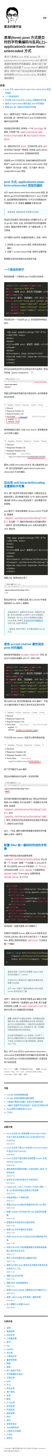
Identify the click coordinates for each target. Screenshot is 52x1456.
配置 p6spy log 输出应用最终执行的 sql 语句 (26, 1205)
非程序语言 (12, 1424)
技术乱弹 (11, 1406)
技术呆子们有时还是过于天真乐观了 (23, 1180)
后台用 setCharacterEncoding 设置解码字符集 (25, 100)
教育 (9, 1399)
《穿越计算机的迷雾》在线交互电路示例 (25, 1102)
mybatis (10, 1349)
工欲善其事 (12, 1338)
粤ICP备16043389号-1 (12, 1451)
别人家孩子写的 (14, 1370)
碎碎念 (10, 1438)
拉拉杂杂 (11, 1335)
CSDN (9, 1112)
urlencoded (8, 1074)
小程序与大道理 (14, 1431)
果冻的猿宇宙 (12, 26)
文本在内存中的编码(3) (33, 620)
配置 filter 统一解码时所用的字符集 (20, 107)
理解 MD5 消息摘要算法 (17, 1283)
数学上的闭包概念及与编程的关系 (22, 1258)
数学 (9, 1342)
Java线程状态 (13, 1427)
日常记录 (11, 1378)
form (17, 1071)
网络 (9, 1363)
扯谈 (9, 1395)
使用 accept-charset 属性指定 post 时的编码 (24, 104)
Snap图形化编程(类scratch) (19, 1109)
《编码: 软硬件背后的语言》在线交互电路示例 (27, 1105)
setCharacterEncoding (34, 1071)
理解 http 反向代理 (15, 1276)
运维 (9, 1328)
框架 (9, 1367)
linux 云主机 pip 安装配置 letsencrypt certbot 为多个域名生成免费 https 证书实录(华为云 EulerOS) (26, 1137)
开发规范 (11, 1410)
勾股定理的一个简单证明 (18, 1197)
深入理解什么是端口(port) (18, 1304)
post (22, 1071)
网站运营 (11, 1413)
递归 (9, 1420)
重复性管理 (12, 1360)
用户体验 (11, 1392)
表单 (25, 1074)
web (8, 1381)
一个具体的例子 (12, 96)
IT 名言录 (11, 1402)
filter (12, 1071)
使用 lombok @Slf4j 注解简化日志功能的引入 (27, 1290)
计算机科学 (12, 1356)
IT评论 (9, 1435)
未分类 (10, 1353)
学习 (9, 1385)
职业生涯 (11, 1388)
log (8, 1346)
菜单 (45, 18)
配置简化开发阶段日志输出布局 (21, 1222)
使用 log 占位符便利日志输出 (20, 1229)
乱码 (15, 1074)
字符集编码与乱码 (25, 1069)
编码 (20, 1074)
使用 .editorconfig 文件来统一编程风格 (24, 1297)
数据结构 (11, 1331)
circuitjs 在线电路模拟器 (17, 1095)
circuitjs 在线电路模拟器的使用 (20, 1098)
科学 (9, 1417)
